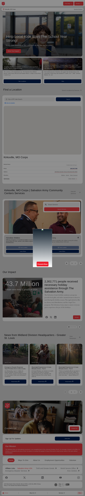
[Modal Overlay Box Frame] (42, 248)
